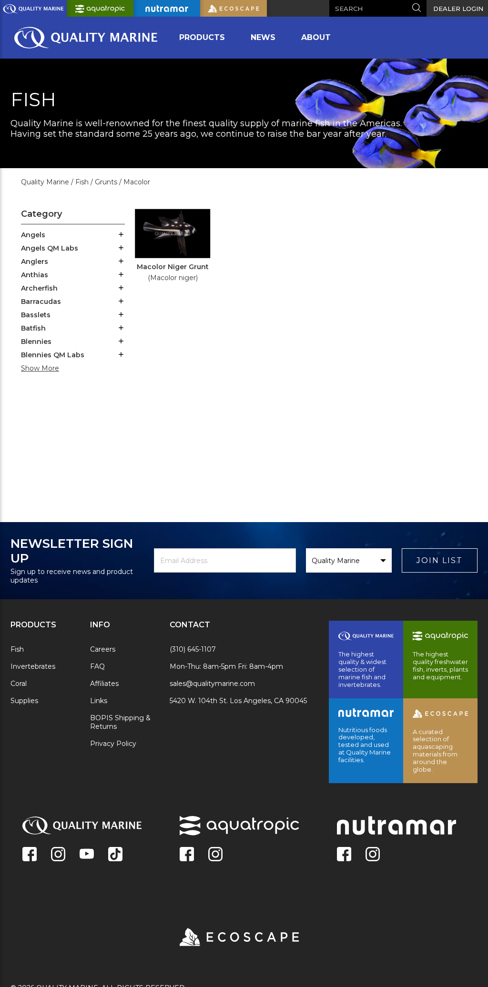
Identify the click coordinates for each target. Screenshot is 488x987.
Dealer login (458, 8)
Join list (440, 560)
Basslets (36, 315)
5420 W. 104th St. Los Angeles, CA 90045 (238, 700)
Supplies (24, 700)
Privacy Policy (113, 743)
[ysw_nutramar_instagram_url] (373, 855)
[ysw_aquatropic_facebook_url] (187, 855)
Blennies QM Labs (52, 355)
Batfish (33, 328)
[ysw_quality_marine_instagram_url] (58, 855)
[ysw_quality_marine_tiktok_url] (115, 855)
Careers (102, 649)
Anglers (34, 261)
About (316, 37)
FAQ (97, 666)
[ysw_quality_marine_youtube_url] (87, 855)
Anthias (34, 275)
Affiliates (104, 683)
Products (202, 37)
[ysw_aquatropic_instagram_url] (215, 855)
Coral (18, 683)
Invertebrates (32, 666)
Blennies (36, 341)
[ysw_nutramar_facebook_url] (344, 855)
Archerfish (39, 288)
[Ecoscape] (227, 938)
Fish (17, 649)
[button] (121, 235)
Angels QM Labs (49, 248)
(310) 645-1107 (193, 649)
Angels (33, 235)
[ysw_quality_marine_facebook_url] (29, 855)
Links (98, 700)
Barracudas (41, 301)
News (263, 37)
